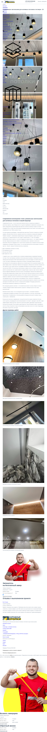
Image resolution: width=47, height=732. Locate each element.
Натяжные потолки (7, 623)
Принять (13, 656)
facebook (4, 138)
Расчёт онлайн (6, 637)
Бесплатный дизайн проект (8, 124)
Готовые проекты (7, 628)
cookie (10, 655)
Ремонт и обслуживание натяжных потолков (12, 123)
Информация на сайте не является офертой (12, 650)
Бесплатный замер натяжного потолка (11, 119)
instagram (5, 136)
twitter (4, 134)
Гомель (4, 640)
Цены (4, 625)
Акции (4, 630)
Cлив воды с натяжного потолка (9, 626)
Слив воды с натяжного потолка (9, 121)
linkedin (4, 139)
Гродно (4, 642)
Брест (4, 643)
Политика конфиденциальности (9, 652)
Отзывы (5, 631)
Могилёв (4, 645)
